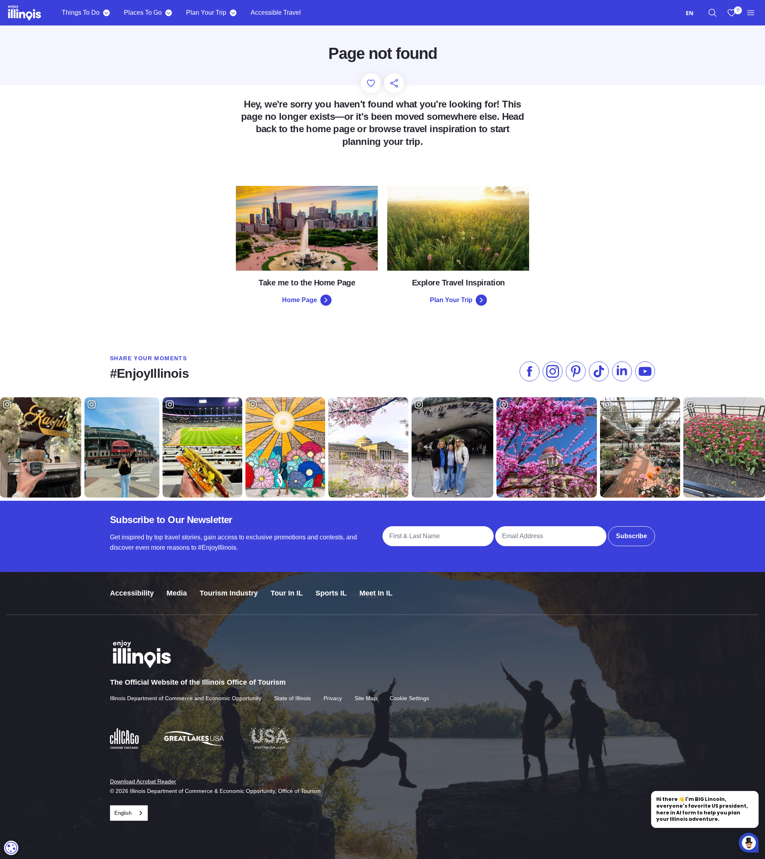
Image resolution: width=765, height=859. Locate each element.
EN (689, 13)
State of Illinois (292, 698)
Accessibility (132, 593)
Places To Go (143, 12)
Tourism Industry (229, 593)
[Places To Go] (168, 13)
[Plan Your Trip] (233, 13)
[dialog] (11, 848)
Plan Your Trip (206, 12)
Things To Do (81, 12)
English (122, 813)
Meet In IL (375, 593)
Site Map (366, 698)
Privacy (333, 698)
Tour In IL (287, 593)
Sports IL (331, 593)
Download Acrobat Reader (143, 781)
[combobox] (689, 13)
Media (177, 593)
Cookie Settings (409, 698)
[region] (712, 12)
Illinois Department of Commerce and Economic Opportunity (185, 698)
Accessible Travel (276, 12)
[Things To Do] (106, 13)
